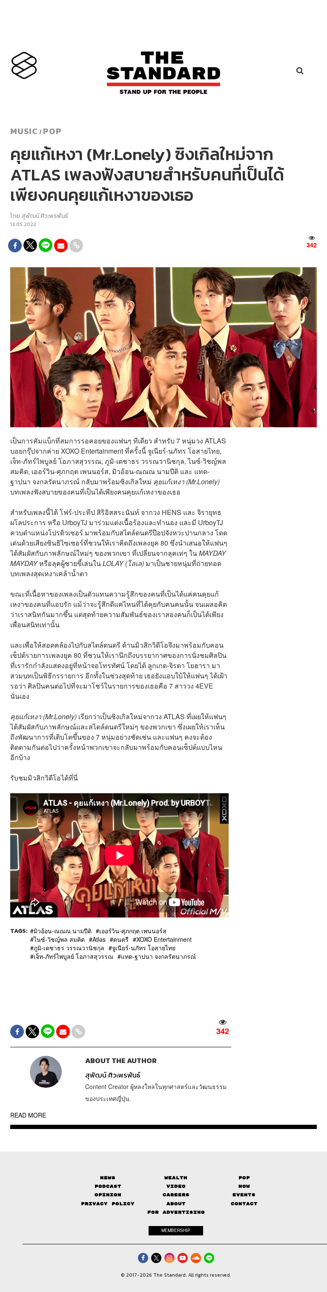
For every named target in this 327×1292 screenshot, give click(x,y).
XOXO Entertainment (164, 939)
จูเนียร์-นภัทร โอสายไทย (143, 947)
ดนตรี (121, 939)
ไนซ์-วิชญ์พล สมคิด (59, 939)
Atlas (99, 939)
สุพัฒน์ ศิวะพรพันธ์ (44, 216)
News (107, 1177)
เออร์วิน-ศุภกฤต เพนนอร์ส (132, 930)
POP (52, 131)
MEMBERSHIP (175, 1230)
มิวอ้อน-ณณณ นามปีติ (63, 930)
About (176, 1203)
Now (244, 1186)
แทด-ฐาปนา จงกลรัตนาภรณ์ (158, 956)
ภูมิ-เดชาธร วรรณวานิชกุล (69, 947)
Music (24, 131)
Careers (176, 1194)
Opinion (108, 1194)
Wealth (175, 1177)
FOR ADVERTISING (176, 1212)
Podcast (108, 1186)
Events (243, 1194)
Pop (244, 1177)
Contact (244, 1203)
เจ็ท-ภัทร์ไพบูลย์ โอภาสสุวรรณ (73, 956)
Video (176, 1186)
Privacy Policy (108, 1203)
